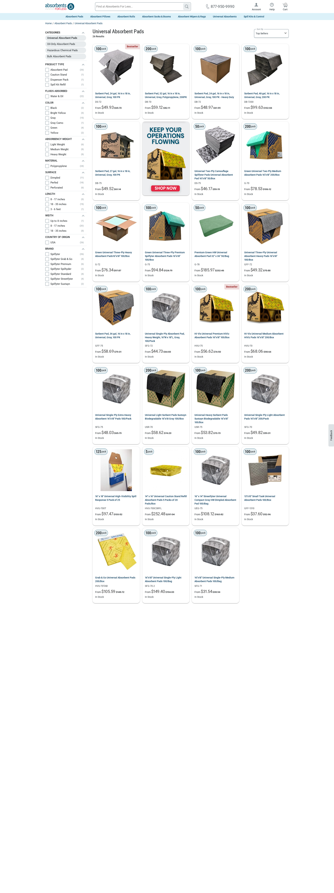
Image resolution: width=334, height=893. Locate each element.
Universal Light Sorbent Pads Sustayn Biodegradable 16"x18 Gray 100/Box (165, 417)
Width (49, 215)
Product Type (54, 64)
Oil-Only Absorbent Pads (61, 44)
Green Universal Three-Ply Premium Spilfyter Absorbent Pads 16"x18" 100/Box (165, 256)
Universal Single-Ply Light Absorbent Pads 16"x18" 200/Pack (264, 417)
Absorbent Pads (74, 16)
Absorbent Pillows (100, 16)
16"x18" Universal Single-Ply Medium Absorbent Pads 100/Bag (214, 579)
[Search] (186, 6)
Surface (50, 172)
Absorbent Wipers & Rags (192, 16)
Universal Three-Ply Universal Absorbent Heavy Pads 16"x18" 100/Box (260, 256)
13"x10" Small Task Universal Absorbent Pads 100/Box (259, 498)
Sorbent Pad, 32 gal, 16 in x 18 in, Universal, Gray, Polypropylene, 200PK (166, 95)
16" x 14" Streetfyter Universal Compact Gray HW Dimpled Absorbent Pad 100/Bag (215, 500)
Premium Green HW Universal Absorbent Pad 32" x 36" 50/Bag (211, 254)
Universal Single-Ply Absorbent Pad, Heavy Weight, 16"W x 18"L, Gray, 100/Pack (165, 337)
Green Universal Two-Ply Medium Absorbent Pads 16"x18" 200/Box (262, 173)
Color (49, 102)
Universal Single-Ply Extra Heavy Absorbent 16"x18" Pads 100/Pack (113, 417)
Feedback (331, 435)
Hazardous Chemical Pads (62, 50)
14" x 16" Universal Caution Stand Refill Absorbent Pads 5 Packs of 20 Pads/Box (166, 500)
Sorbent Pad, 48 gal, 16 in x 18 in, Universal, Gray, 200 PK (262, 95)
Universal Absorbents (225, 16)
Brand (49, 248)
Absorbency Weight (58, 139)
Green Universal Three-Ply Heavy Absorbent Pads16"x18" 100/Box (113, 254)
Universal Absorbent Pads (62, 38)
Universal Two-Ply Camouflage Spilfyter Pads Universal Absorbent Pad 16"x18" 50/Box (213, 175)
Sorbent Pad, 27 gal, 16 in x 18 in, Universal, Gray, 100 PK (112, 173)
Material (51, 160)
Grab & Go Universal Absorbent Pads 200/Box (115, 579)
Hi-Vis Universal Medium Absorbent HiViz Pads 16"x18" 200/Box (264, 335)
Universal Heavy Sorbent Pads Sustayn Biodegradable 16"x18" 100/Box (211, 419)
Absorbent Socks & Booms (156, 16)
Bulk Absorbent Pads (59, 56)
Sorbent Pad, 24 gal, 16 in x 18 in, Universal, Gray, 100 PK (112, 95)
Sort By (260, 29)
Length (50, 193)
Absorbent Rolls (126, 16)
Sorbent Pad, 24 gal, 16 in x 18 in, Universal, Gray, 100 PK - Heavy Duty (214, 95)
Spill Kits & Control (254, 16)
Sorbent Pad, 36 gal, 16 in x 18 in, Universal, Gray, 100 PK (112, 335)
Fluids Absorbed (56, 91)
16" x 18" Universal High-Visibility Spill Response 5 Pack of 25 (115, 498)
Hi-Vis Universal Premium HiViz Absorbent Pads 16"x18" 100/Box (211, 335)
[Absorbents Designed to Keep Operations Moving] (166, 158)
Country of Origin (57, 237)
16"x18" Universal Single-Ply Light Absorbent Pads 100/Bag (163, 579)
